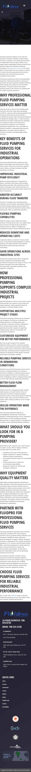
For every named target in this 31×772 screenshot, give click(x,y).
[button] (24, 5)
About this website (26, 770)
